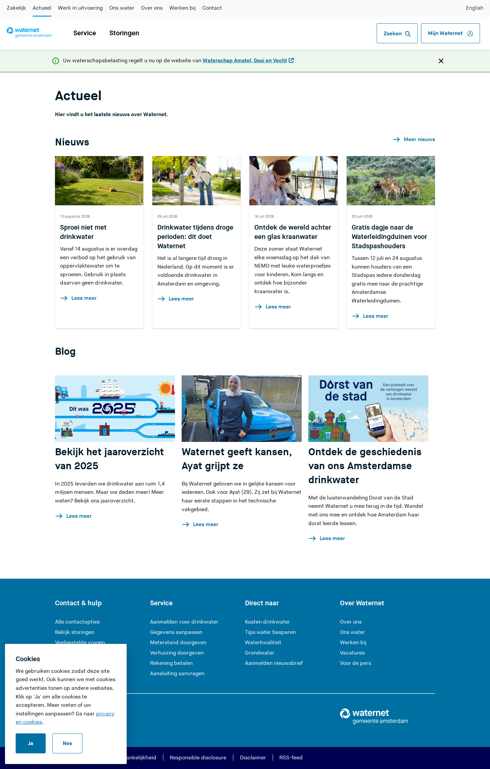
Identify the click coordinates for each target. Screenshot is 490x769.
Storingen (124, 33)
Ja (30, 743)
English (474, 8)
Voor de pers (355, 663)
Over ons (152, 8)
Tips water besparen (270, 632)
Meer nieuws (419, 139)
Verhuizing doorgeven (177, 653)
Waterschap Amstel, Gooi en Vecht (245, 61)
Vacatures (352, 653)
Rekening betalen (171, 663)
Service (84, 33)
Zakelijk (16, 8)
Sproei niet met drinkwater (83, 232)
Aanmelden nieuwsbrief (274, 663)
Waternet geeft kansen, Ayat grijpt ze (236, 459)
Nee (67, 743)
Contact (212, 8)
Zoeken (393, 34)
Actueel (42, 8)
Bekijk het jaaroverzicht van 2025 (109, 459)
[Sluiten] (441, 61)
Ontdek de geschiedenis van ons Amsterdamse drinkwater (365, 466)
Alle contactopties (77, 622)
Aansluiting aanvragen (177, 674)
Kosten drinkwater (267, 622)
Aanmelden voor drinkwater (184, 622)
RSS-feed (291, 758)
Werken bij (182, 8)
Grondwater (259, 653)
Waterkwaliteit (263, 643)
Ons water (121, 8)
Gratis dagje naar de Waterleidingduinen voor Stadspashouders (389, 237)
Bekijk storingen (74, 632)
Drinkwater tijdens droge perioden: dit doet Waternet (195, 237)
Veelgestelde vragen (80, 643)
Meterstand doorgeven (178, 643)
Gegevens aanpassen (176, 632)
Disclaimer (253, 758)
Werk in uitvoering (80, 8)
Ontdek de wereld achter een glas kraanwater (292, 232)
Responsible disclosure (198, 758)
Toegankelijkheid (135, 758)
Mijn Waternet (446, 33)
